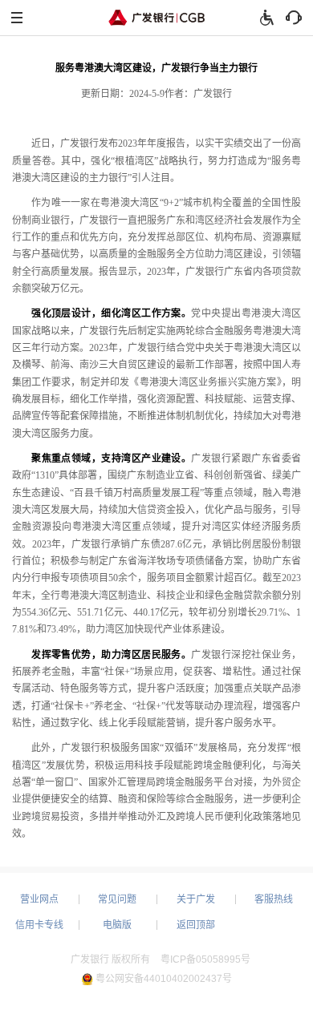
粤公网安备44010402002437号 (164, 978)
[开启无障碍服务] (266, 17)
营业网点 (39, 899)
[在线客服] (293, 17)
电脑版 (117, 925)
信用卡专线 (39, 925)
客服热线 (273, 899)
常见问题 (117, 899)
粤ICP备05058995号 (205, 959)
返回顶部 (196, 925)
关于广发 (196, 899)
